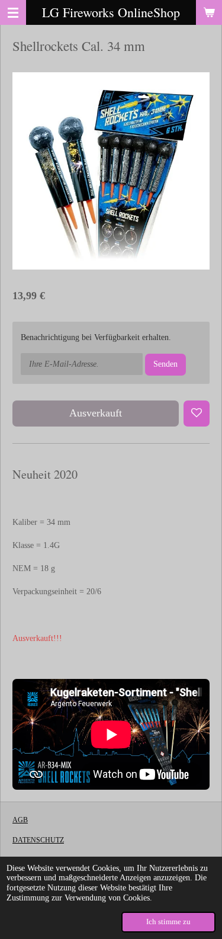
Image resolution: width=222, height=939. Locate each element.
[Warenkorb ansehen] (209, 12)
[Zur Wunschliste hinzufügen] (197, 413)
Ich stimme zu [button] (168, 922)
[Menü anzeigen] (13, 12)
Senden (165, 364)
